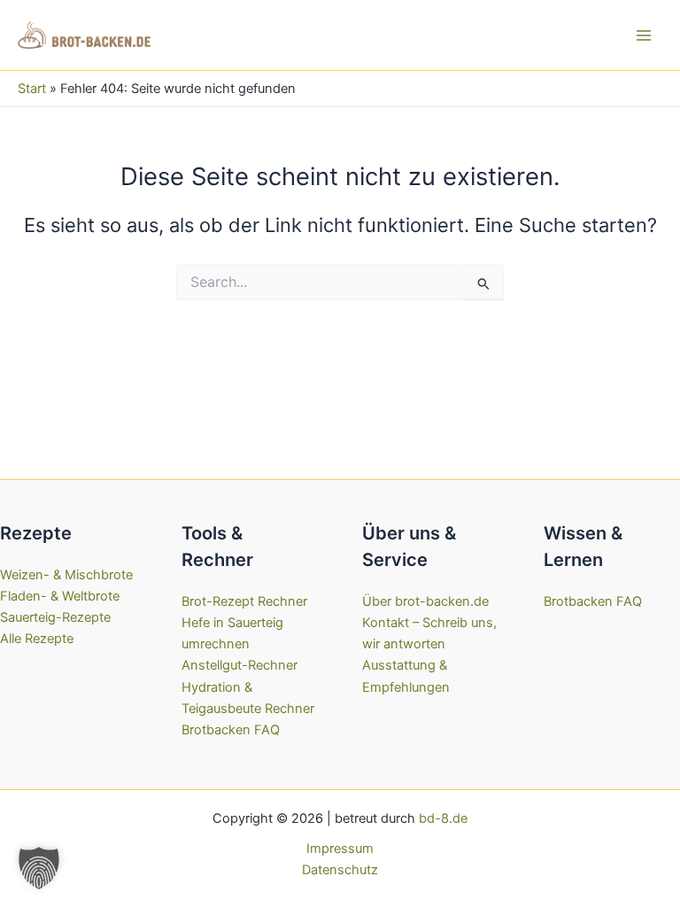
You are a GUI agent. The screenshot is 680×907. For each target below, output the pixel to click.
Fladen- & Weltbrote (60, 596)
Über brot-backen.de (425, 601)
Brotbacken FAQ (231, 730)
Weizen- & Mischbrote (66, 575)
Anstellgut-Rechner (240, 665)
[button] (39, 868)
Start (32, 89)
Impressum (340, 849)
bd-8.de (443, 818)
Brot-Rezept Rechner (244, 601)
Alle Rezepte (36, 639)
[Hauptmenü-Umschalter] (643, 35)
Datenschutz (340, 870)
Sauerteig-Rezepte (55, 617)
